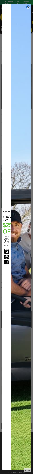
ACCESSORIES (6, 262)
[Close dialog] (27, 6)
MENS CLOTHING (7, 251)
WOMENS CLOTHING (7, 257)
